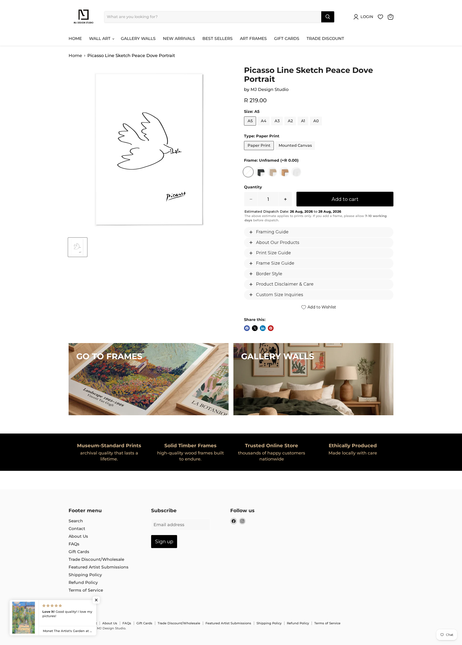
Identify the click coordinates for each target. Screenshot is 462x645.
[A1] (303, 126)
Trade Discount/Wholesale (96, 559)
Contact (77, 528)
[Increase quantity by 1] (285, 199)
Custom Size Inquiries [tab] (279, 294)
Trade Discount (325, 38)
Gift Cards (286, 38)
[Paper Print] (259, 151)
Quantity (253, 187)
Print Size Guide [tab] (273, 252)
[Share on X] (255, 328)
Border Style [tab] (269, 273)
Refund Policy (83, 582)
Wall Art (100, 38)
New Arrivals (179, 38)
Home (75, 38)
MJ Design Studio (269, 89)
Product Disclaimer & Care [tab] (285, 284)
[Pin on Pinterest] (271, 328)
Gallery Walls (138, 38)
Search (76, 520)
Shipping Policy (85, 574)
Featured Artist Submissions (98, 567)
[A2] (290, 126)
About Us (78, 536)
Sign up (164, 541)
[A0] (316, 126)
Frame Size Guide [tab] (275, 263)
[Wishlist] (380, 16)
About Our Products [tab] (277, 242)
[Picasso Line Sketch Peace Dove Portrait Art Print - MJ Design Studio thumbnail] (77, 247)
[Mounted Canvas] (295, 151)
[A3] (277, 126)
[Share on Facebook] (247, 328)
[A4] (264, 126)
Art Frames (253, 38)
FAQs (74, 544)
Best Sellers (217, 38)
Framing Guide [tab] (272, 232)
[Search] (327, 16)
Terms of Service (86, 590)
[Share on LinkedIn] (263, 328)
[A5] (250, 126)
